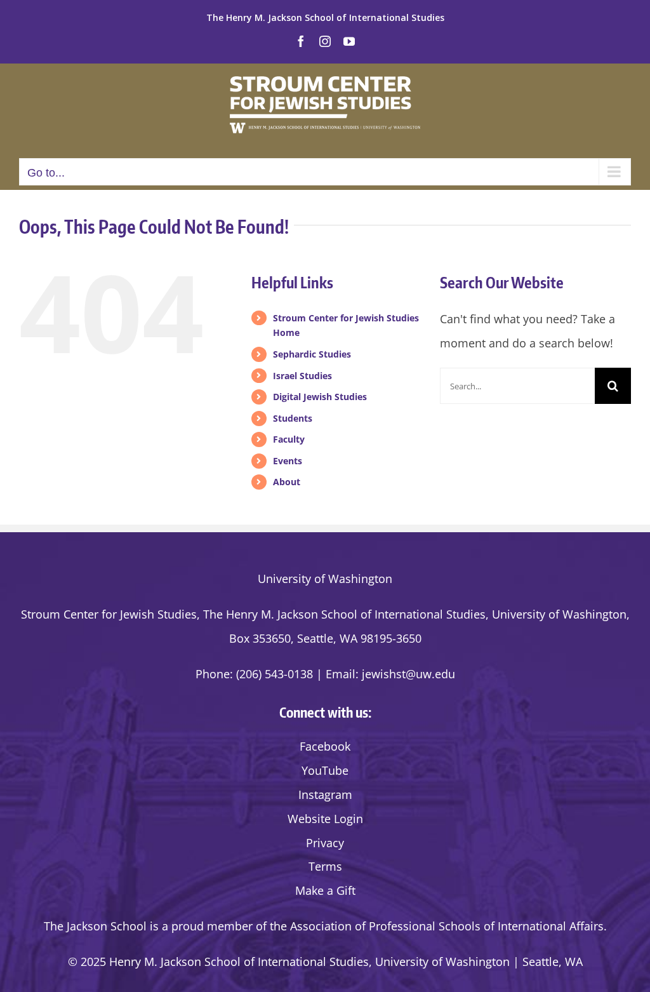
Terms (325, 866)
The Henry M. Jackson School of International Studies (325, 17)
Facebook (325, 746)
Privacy (325, 842)
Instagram (325, 794)
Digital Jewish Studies (320, 397)
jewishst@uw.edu (408, 673)
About (286, 482)
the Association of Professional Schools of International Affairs (437, 926)
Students (292, 418)
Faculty (289, 439)
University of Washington (325, 578)
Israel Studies (302, 376)
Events (287, 461)
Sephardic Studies (312, 354)
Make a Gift (325, 890)
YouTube (325, 770)
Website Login (325, 818)
